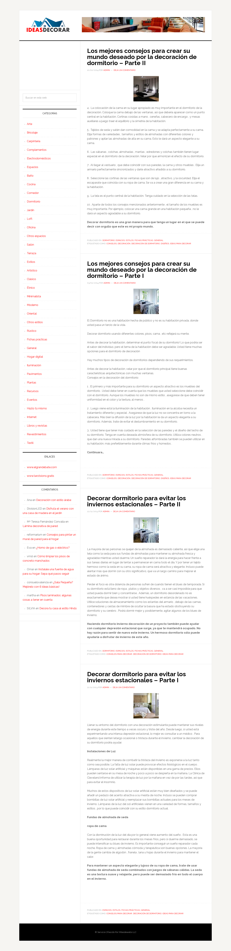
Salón (30, 244)
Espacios (120, 240)
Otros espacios (36, 236)
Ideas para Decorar (48, 24)
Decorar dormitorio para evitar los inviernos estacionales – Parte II (136, 501)
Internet (32, 417)
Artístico (32, 270)
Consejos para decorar (119, 654)
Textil (30, 442)
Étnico (31, 287)
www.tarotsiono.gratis (40, 475)
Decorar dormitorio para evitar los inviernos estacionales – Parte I (136, 677)
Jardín (30, 210)
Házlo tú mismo (37, 408)
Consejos (112, 243)
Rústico (31, 330)
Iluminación (34, 365)
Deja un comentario (124, 70)
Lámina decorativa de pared (40, 526)
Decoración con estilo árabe (53, 500)
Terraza (31, 253)
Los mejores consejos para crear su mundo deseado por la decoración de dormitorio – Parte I (142, 269)
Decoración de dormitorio (145, 243)
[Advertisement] (50, 65)
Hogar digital (35, 356)
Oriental (32, 313)
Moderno (32, 305)
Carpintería (33, 141)
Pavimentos (34, 374)
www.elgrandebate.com (42, 467)
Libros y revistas (37, 425)
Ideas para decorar (180, 243)
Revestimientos (36, 434)
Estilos (130, 240)
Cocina (31, 184)
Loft (29, 218)
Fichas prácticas (144, 240)
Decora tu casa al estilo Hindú (58, 608)
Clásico (31, 279)
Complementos (37, 149)
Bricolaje (32, 132)
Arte (29, 124)
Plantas (31, 382)
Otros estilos (35, 322)
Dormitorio (108, 240)
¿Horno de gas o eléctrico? (53, 547)
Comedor (33, 193)
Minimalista (34, 296)
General (158, 240)
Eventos (32, 399)
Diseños (165, 243)
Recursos (33, 391)
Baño (30, 175)
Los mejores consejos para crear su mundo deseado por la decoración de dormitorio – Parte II (142, 56)
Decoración (124, 243)
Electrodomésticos (39, 158)
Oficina (31, 227)
